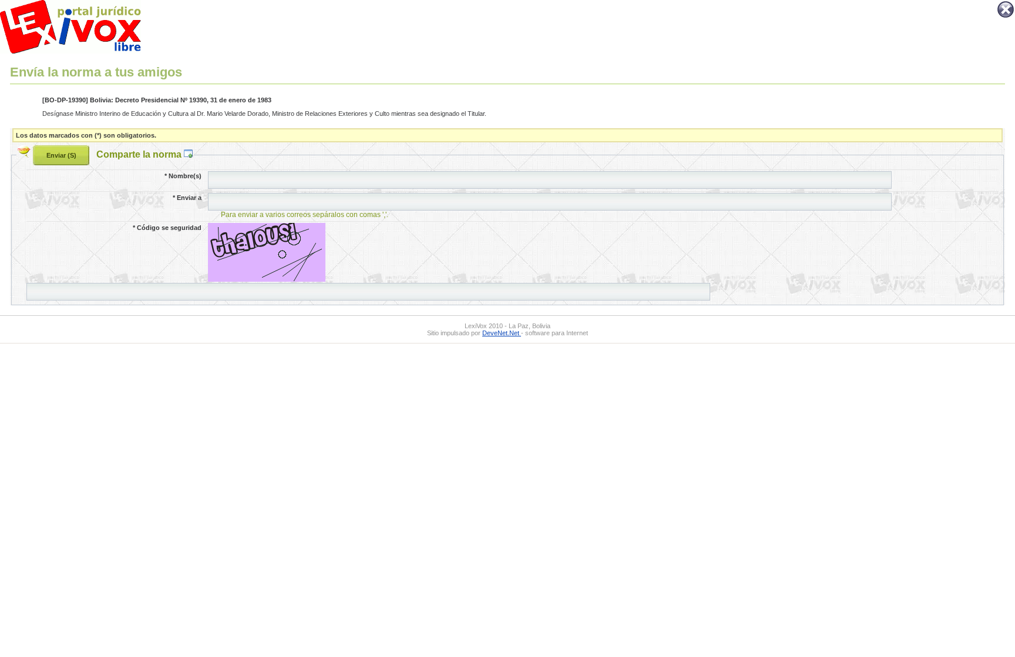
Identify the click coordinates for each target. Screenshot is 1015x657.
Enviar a (187, 197)
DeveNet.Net (501, 332)
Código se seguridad (167, 227)
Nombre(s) (182, 175)
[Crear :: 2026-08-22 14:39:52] (25, 154)
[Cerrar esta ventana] (1005, 16)
